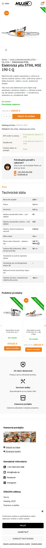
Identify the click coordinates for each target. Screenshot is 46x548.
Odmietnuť (23, 532)
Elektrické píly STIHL (20, 62)
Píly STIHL (6, 62)
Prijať (23, 525)
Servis (6, 497)
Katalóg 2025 (10, 501)
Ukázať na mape (13, 447)
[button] (42, 511)
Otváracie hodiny (13, 451)
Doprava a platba (11, 505)
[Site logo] (23, 3)
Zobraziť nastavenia (23, 539)
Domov (4, 59)
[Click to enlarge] (6, 49)
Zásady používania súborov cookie (16, 544)
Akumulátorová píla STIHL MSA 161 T (12, 331)
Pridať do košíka (26, 116)
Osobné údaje (36, 544)
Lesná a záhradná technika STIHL (23, 59)
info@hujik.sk (22, 174)
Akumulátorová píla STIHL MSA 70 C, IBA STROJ (33, 332)
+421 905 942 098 (24, 172)
